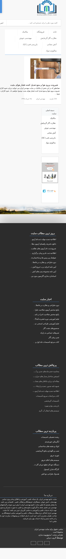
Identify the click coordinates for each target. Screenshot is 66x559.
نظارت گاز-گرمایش (49, 38)
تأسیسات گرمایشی (51, 401)
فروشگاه (40, 32)
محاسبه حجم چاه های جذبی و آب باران (44, 371)
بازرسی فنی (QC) (30, 44)
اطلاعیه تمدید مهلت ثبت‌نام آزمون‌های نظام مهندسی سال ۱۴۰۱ (35, 391)
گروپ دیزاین (51, 538)
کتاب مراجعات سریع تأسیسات (47, 396)
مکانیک (25, 32)
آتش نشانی (52, 44)
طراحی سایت (57, 535)
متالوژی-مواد (51, 51)
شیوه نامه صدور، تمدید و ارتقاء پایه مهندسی (42, 386)
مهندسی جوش (25, 38)
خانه (55, 32)
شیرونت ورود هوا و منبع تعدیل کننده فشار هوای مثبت (34, 85)
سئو (49, 535)
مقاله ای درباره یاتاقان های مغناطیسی (44, 381)
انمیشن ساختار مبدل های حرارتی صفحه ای (43, 376)
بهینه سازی (42, 535)
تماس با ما (53, 521)
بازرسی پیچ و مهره (52, 406)
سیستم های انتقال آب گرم (49, 411)
